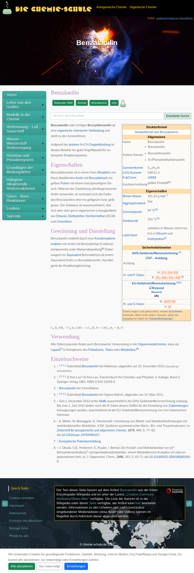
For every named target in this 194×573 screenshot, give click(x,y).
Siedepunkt (130, 220)
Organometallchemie (152, 344)
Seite (92, 503)
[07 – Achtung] (156, 258)
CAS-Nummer (132, 172)
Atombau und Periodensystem (20, 157)
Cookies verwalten (21, 498)
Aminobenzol (99, 102)
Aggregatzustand (134, 203)
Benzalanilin (90, 366)
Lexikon (13, 208)
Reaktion (104, 172)
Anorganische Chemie (111, 7)
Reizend (156, 292)
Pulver (65, 183)
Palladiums (95, 349)
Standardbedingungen (161, 318)
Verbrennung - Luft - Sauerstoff (24, 129)
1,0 (60, 365)
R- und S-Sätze (133, 304)
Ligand (55, 349)
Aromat (81, 102)
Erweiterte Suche (177, 116)
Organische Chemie (143, 7)
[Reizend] (156, 288)
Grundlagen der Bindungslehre (20, 170)
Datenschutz (17, 513)
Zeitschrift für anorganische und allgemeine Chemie (91, 430)
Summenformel (133, 167)
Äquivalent (74, 255)
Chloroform (64, 221)
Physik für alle (18, 536)
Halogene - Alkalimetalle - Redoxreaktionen (21, 184)
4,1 (64, 393)
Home (12, 95)
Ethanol (161, 233)
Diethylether (156, 239)
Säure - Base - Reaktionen (19, 198)
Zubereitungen (178, 405)
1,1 (64, 365)
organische (64, 130)
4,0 (60, 393)
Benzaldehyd (98, 178)
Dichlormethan (96, 216)
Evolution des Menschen (25, 520)
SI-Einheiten (175, 311)
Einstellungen (76, 566)
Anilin (79, 178)
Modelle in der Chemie (18, 117)
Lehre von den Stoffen (19, 104)
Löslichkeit (130, 235)
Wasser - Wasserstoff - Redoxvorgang (19, 143)
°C (153, 210)
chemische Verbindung (88, 130)
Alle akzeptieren (22, 566)
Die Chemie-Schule (53, 8)
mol (162, 196)
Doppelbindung (99, 144)
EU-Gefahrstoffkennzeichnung (154, 283)
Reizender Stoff (63, 102)
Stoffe (102, 401)
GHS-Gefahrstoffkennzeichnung (155, 253)
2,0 (60, 376)
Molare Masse (132, 196)
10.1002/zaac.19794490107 (80, 434)
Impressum (16, 505)
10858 (152, 177)
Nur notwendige (49, 566)
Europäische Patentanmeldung (80, 441)
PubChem (129, 177)
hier (138, 503)
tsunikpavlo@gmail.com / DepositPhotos (174, 18)
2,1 (64, 376)
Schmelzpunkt (132, 212)
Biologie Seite (18, 528)
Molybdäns (128, 349)
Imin (114, 102)
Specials (14, 216)
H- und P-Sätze (133, 275)
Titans (109, 349)
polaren (74, 144)
